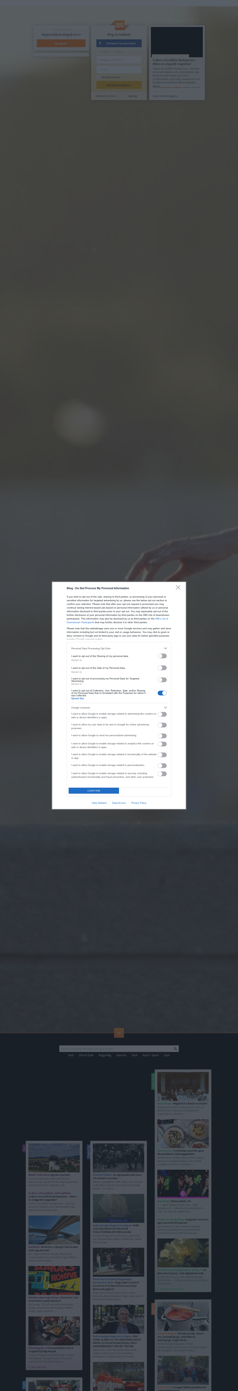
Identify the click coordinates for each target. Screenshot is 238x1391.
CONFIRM (93, 790)
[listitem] (119, 648)
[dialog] (119, 695)
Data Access (119, 802)
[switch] (162, 656)
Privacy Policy (138, 802)
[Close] (179, 588)
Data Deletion (99, 802)
